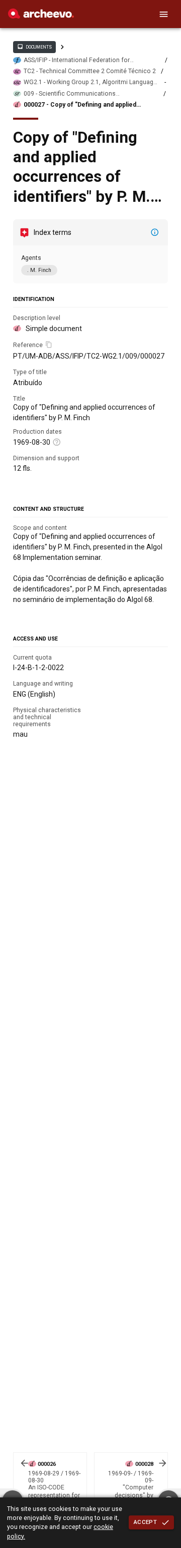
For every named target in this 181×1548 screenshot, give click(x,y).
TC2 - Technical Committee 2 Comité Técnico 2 (90, 71)
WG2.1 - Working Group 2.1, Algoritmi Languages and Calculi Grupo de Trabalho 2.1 (92, 82)
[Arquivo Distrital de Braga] (41, 16)
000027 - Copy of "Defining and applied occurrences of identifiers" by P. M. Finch (84, 105)
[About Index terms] (155, 232)
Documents (34, 47)
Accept (145, 1521)
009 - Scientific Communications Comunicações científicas (70, 94)
